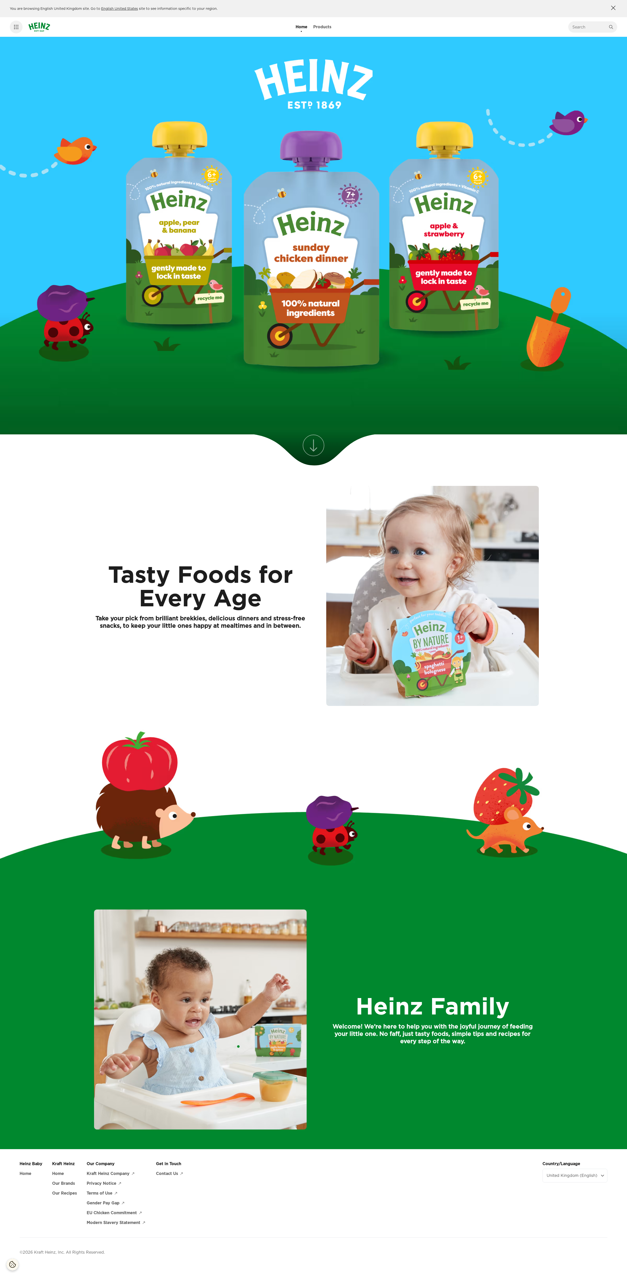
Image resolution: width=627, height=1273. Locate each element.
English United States (119, 9)
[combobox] (589, 27)
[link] (313, 448)
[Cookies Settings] (12, 1264)
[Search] (611, 27)
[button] (16, 27)
